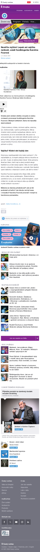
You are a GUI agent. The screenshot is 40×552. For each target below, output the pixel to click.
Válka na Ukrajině (7, 484)
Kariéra (23, 493)
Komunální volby (7, 487)
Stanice (4, 490)
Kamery (36, 10)
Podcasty (5, 508)
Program (19, 10)
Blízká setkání (5, 58)
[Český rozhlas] (7, 2)
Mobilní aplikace (7, 511)
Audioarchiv (28, 10)
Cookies (4, 547)
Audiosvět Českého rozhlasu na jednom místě (15, 247)
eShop (4, 493)
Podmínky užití (23, 547)
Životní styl (5, 22)
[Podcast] (1, 111)
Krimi (17, 230)
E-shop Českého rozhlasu (13, 387)
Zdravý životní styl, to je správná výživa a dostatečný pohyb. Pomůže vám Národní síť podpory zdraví (23, 266)
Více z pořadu (8, 345)
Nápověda (24, 487)
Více (33, 22)
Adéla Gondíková (12, 204)
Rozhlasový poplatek (28, 499)
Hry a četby (6, 230)
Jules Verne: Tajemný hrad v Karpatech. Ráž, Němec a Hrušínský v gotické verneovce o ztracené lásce (24, 318)
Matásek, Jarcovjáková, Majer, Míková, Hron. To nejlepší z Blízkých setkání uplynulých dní (23, 349)
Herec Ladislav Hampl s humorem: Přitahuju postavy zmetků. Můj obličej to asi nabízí (24, 368)
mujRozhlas (5, 225)
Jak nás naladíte (26, 484)
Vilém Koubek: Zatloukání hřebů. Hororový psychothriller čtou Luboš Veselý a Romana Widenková (23, 309)
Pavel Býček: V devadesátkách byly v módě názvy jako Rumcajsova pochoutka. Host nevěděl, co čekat (23, 358)
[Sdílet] (5, 111)
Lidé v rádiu (25, 490)
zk (19, 204)
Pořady (25, 22)
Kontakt (23, 496)
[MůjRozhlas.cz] (3, 67)
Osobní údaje (12, 547)
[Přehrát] (3, 104)
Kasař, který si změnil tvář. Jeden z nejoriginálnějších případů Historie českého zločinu (23, 290)
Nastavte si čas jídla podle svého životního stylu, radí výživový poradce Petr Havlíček (24, 275)
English (31, 547)
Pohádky (5, 234)
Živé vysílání (7, 238)
